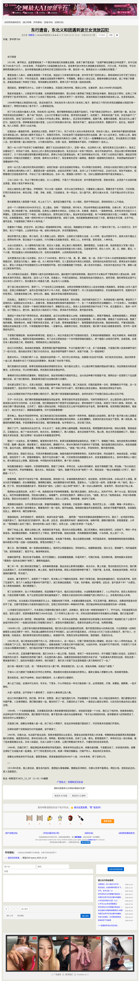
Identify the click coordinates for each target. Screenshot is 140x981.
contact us (92, 840)
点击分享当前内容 (115, 869)
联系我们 (69, 974)
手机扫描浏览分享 (51, 833)
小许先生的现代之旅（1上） (108, 900)
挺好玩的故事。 (14, 858)
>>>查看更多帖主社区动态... (108, 926)
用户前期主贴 (11, 833)
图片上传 (10, 916)
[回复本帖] (48, 22)
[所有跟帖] (37, 22)
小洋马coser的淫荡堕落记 (107, 904)
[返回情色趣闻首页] (12, 22)
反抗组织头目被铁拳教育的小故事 (110, 910)
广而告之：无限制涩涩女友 (70, 782)
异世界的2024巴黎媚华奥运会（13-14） (111, 894)
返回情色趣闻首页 (126, 833)
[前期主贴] (59, 22)
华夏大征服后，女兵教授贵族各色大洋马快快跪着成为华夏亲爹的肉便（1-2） (111, 917)
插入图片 (24, 909)
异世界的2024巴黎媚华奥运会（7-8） (111, 907)
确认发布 (85, 916)
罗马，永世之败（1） (106, 891)
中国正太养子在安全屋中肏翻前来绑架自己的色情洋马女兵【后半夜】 (111, 897)
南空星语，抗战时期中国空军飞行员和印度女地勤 (111, 887)
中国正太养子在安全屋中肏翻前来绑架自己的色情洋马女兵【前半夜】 (111, 914)
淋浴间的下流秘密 (104, 920)
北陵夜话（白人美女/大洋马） (109, 884)
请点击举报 (85, 842)
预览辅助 (20, 916)
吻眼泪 (31, 35)
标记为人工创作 (79, 796)
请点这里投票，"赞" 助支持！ (88, 807)
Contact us (82, 974)
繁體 (111, 35)
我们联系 (78, 837)
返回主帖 (89, 833)
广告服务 (57, 974)
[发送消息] (117, 35)
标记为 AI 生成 (61, 796)
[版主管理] (27, 22)
